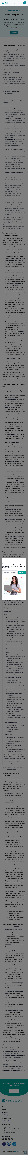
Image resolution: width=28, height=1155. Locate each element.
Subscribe (21, 572)
